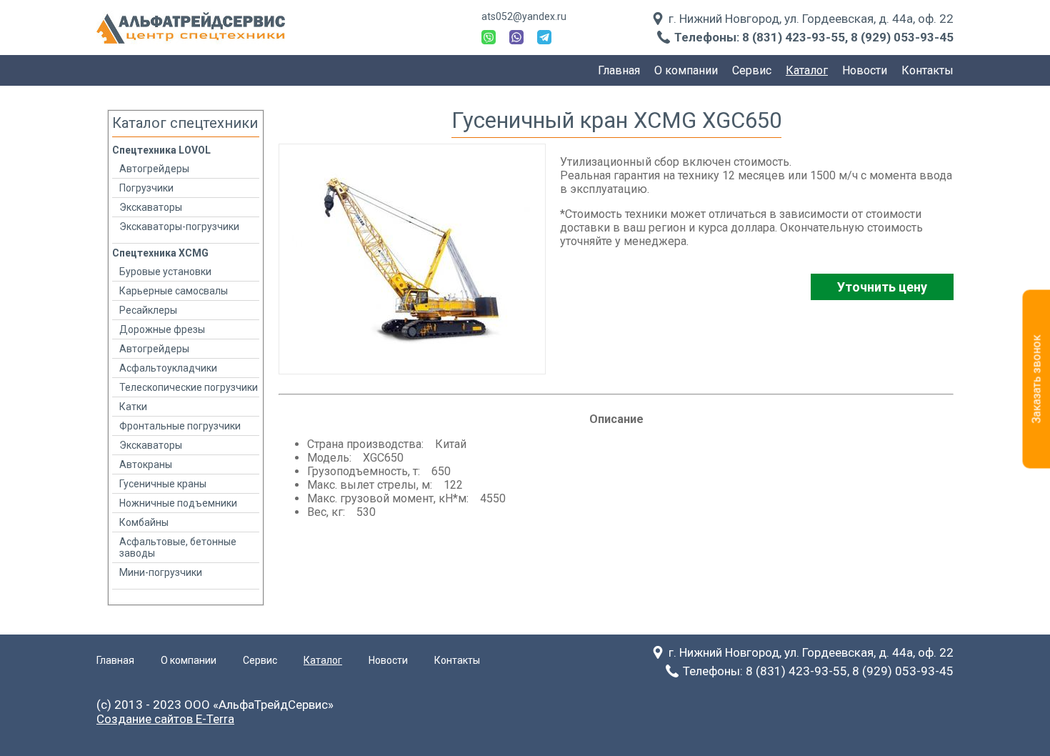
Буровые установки (165, 271)
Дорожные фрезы (162, 329)
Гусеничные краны (162, 483)
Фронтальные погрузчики (180, 426)
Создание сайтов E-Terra (165, 719)
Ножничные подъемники (178, 503)
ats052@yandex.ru (523, 16)
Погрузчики (146, 188)
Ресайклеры (148, 310)
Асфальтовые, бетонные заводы (177, 547)
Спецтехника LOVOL (161, 150)
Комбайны (144, 522)
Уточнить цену (882, 286)
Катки (133, 406)
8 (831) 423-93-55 (793, 37)
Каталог (807, 70)
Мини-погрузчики (160, 572)
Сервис (751, 70)
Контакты (927, 70)
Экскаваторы (150, 207)
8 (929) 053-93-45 (902, 37)
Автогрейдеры (154, 168)
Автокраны (145, 464)
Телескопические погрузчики (188, 387)
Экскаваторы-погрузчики (179, 226)
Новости (864, 70)
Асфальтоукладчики (168, 368)
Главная (619, 70)
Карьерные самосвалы (173, 291)
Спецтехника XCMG (160, 253)
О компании (686, 70)
